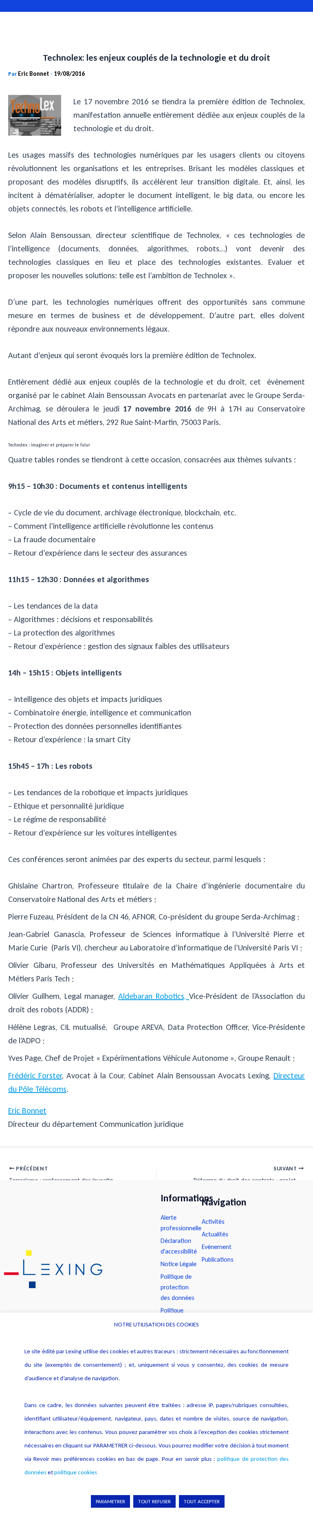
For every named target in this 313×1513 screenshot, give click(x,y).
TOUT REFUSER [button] (154, 1501)
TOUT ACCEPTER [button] (202, 1501)
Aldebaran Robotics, (153, 996)
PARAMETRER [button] (110, 1501)
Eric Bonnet (27, 1110)
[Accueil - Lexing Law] (74, 1269)
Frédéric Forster (35, 1075)
